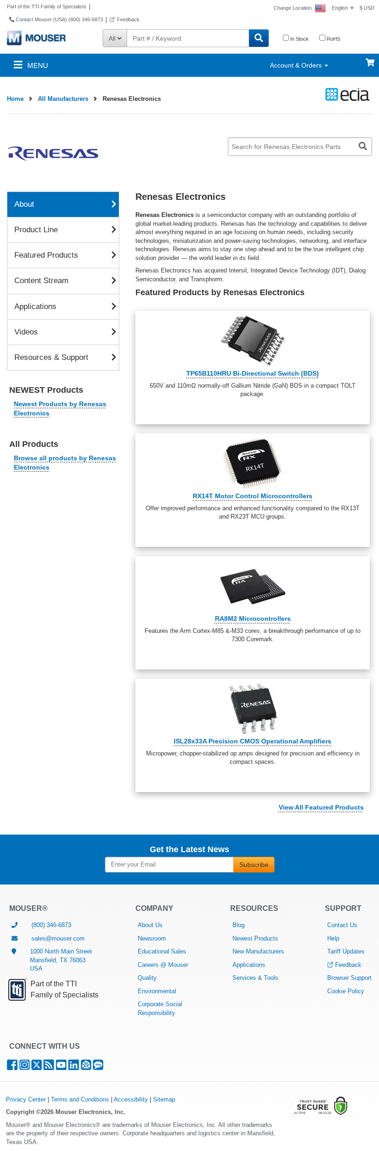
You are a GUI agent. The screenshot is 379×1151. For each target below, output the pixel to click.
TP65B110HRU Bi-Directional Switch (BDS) (252, 373)
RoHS (332, 39)
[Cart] (370, 58)
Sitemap (164, 1099)
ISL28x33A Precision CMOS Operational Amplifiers (252, 741)
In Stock (299, 39)
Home (15, 98)
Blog (238, 925)
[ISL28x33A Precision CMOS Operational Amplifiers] (252, 708)
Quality (147, 977)
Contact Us (342, 925)
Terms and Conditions (80, 1099)
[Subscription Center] (86, 1067)
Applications (248, 964)
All (113, 38)
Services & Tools (255, 977)
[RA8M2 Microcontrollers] (252, 586)
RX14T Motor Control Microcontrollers (252, 496)
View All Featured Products (321, 807)
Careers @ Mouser (163, 964)
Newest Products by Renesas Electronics (60, 408)
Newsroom (152, 938)
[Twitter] (36, 1067)
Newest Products (255, 938)
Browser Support (349, 977)
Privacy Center (26, 1099)
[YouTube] (61, 1067)
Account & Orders (297, 65)
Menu (36, 65)
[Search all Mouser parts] (259, 38)
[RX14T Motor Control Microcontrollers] (252, 463)
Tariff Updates (346, 951)
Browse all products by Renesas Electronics (65, 462)
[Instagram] (24, 1067)
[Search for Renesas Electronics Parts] (363, 146)
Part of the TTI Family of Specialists (46, 6)
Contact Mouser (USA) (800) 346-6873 (58, 19)
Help (333, 938)
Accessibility (131, 1099)
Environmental (157, 991)
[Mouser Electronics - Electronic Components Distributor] (36, 37)
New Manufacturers (258, 951)
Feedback (128, 19)
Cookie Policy (345, 991)
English (340, 8)
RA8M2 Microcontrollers (253, 618)
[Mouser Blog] (98, 1067)
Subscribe (254, 864)
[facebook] (12, 1067)
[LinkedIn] (73, 1067)
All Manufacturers (63, 98)
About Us (150, 925)
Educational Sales (162, 951)
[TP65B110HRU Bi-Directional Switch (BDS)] (252, 341)
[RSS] (48, 1067)
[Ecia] (346, 94)
